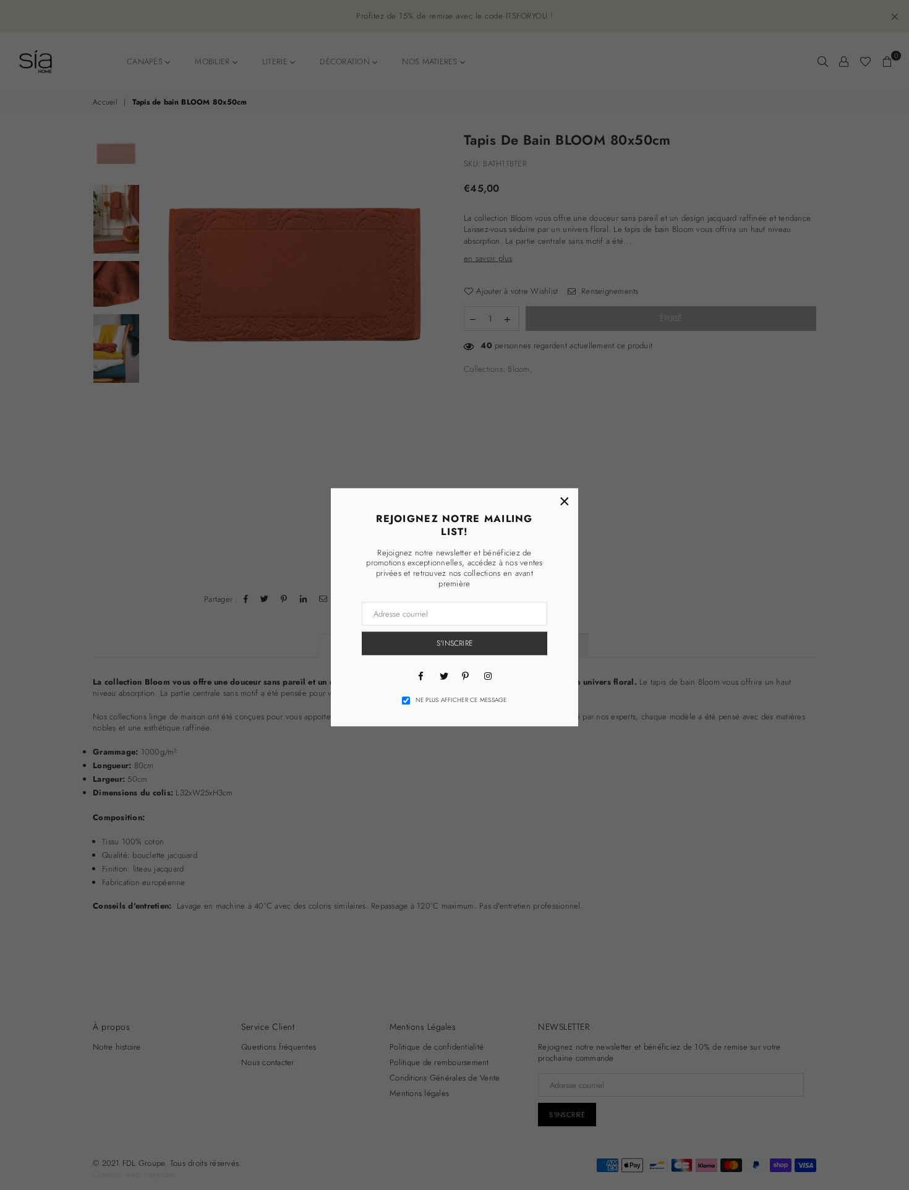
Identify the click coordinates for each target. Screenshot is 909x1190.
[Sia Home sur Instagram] (488, 675)
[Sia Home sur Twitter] (443, 675)
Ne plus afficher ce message (461, 700)
